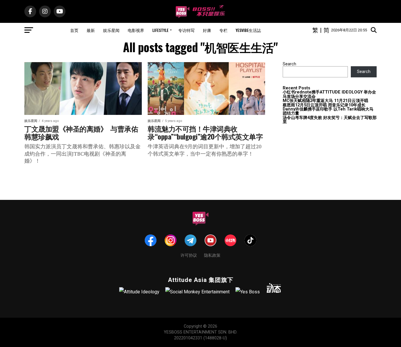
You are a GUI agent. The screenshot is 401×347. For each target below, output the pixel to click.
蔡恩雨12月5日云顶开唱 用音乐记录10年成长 (324, 105)
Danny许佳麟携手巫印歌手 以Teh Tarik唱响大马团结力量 (328, 111)
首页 (74, 30)
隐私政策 (212, 255)
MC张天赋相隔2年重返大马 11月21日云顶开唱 (325, 100)
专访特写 (186, 30)
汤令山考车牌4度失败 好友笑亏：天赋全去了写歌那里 (330, 119)
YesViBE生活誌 (248, 30)
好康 (207, 30)
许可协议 (189, 255)
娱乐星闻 (111, 30)
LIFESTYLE (160, 30)
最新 (91, 30)
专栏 (223, 30)
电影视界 (136, 30)
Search (289, 64)
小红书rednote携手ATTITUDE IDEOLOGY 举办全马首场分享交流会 (329, 94)
